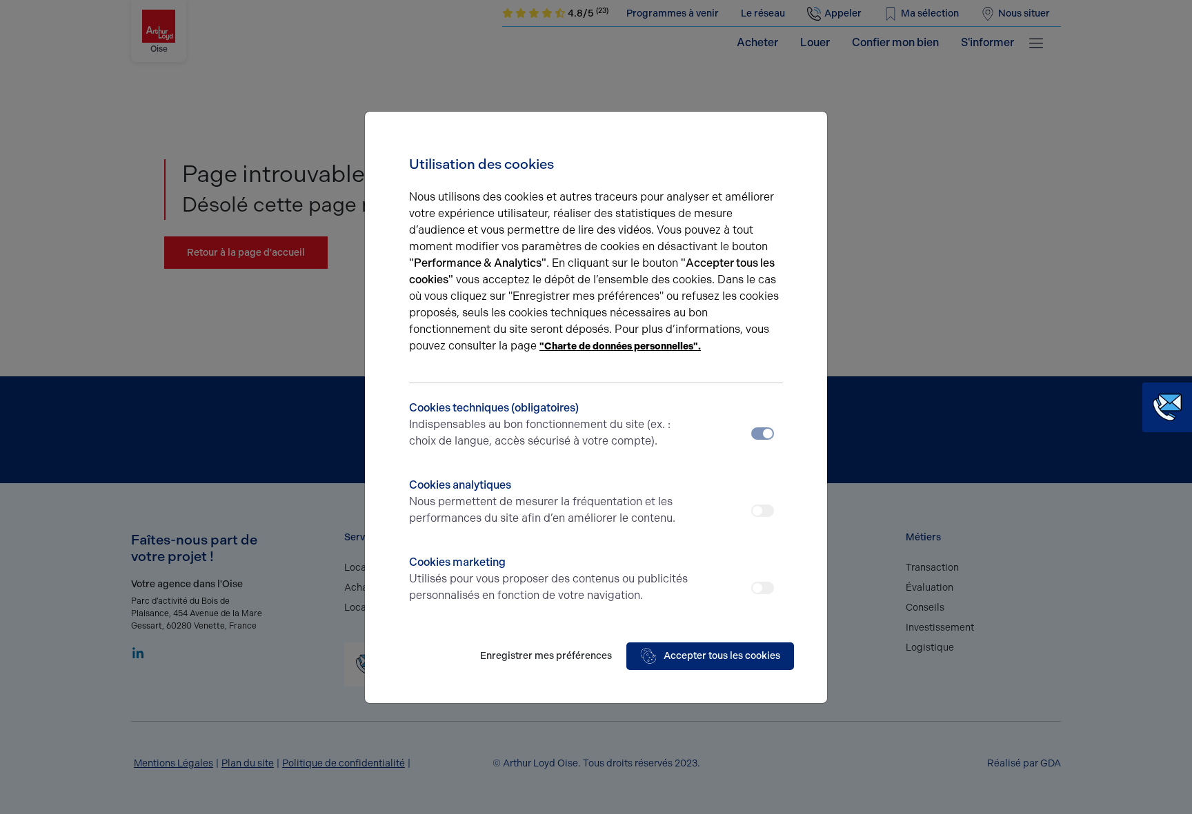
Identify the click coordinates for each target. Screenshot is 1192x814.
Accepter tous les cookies (722, 656)
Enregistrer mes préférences (546, 656)
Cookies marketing (548, 579)
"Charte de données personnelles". (620, 346)
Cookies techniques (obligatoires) (539, 424)
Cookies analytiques (542, 501)
